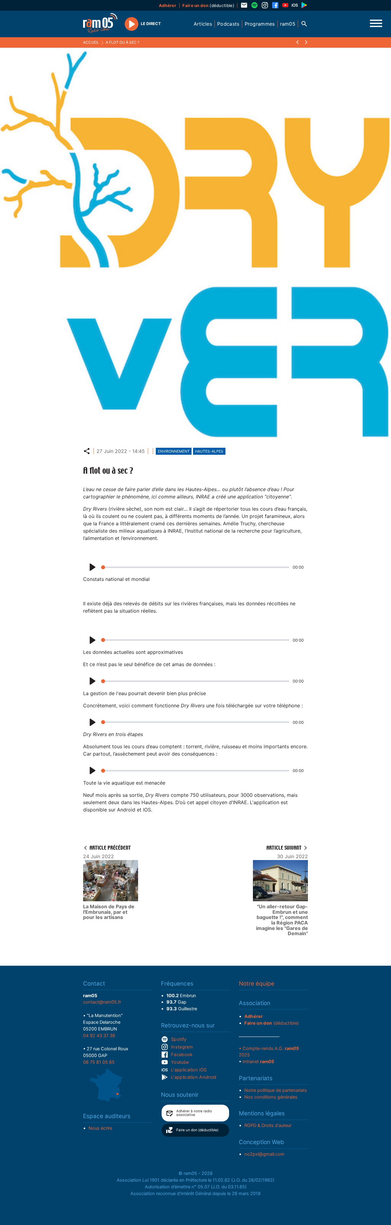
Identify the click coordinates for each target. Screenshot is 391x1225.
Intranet (258, 1061)
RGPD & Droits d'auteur (267, 1125)
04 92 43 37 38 (99, 1035)
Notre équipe (256, 983)
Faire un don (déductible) (197, 1130)
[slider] (195, 567)
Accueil (91, 42)
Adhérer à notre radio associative (194, 1113)
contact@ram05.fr (102, 1002)
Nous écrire (100, 1128)
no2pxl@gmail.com (264, 1154)
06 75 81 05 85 (99, 1062)
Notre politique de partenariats (275, 1090)
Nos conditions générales (271, 1097)
